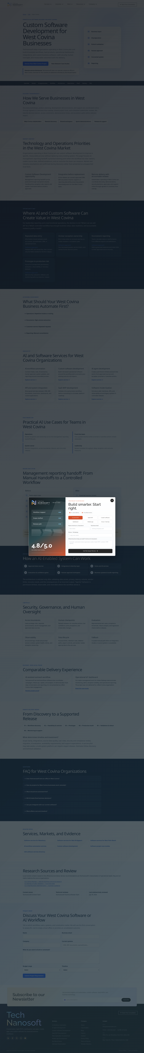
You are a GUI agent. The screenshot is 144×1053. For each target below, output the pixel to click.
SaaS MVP (90, 517)
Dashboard (75, 521)
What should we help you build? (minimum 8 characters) (82, 538)
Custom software (105, 517)
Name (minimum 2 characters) (76, 525)
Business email (94, 525)
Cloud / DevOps (105, 521)
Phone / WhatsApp (73, 532)
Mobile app (90, 521)
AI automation (75, 517)
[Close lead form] (112, 500)
